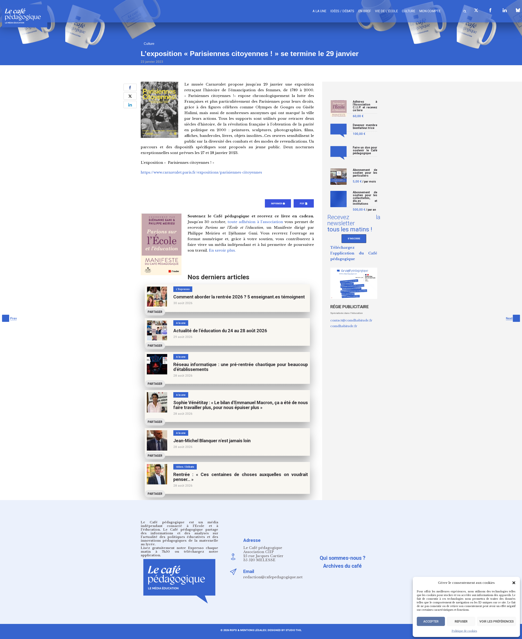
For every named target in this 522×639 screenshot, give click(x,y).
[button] (514, 583)
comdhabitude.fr (343, 326)
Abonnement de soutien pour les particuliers (365, 172)
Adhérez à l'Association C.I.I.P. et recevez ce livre (365, 106)
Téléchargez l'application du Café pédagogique (353, 253)
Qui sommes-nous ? (342, 558)
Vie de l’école (386, 11)
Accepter (431, 621)
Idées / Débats (342, 11)
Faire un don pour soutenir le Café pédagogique (365, 150)
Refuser (461, 621)
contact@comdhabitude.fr (351, 320)
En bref (364, 11)
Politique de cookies (464, 630)
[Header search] (464, 10)
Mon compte (429, 11)
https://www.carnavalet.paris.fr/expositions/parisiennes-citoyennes (201, 172)
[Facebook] (490, 10)
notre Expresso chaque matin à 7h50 (179, 549)
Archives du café (342, 566)
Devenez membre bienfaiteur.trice (365, 127)
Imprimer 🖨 (278, 203)
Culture (408, 11)
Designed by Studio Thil (284, 630)
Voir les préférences (496, 621)
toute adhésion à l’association (255, 222)
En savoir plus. (222, 250)
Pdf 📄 (304, 203)
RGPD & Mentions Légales (248, 630)
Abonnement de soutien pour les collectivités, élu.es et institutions (365, 198)
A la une (319, 11)
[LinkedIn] (505, 10)
